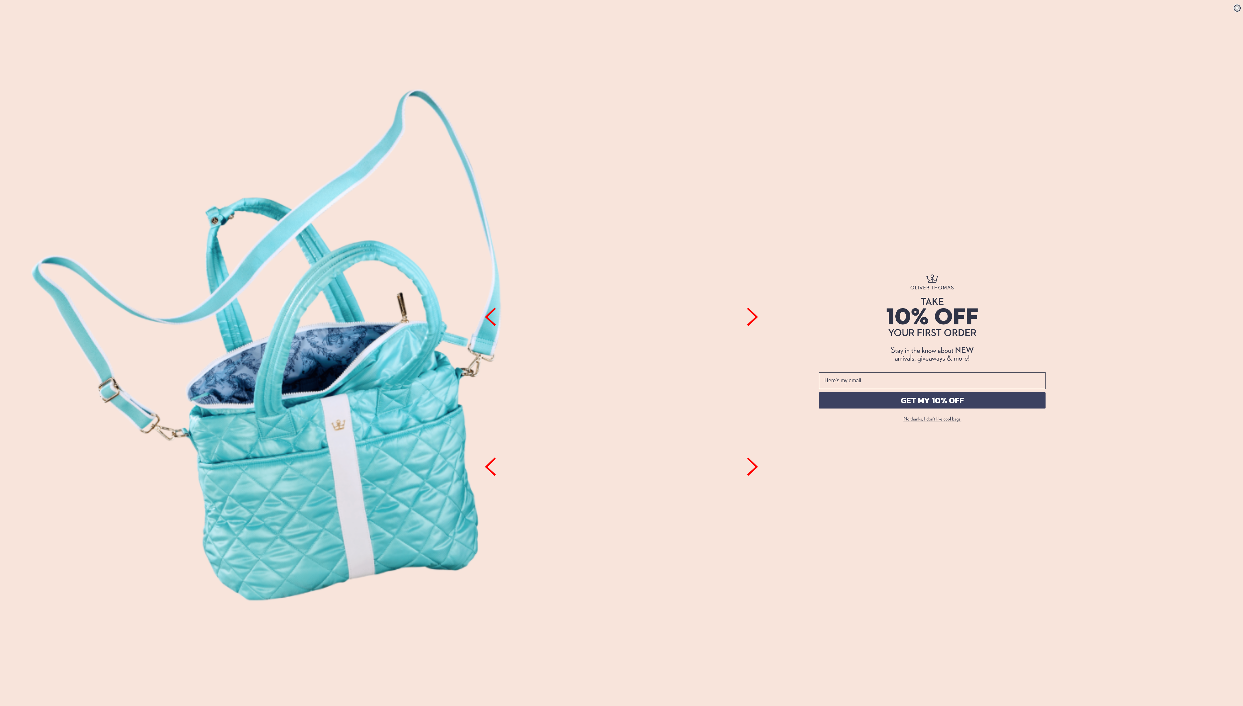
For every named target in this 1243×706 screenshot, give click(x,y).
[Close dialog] (1237, 8)
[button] (932, 419)
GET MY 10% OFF (932, 400)
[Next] (752, 317)
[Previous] (490, 317)
